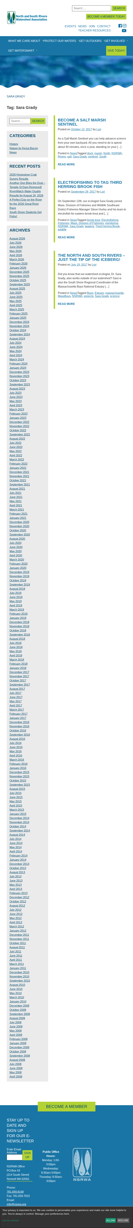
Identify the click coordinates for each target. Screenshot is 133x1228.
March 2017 (17, 709)
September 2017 (20, 684)
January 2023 (18, 417)
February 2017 (19, 713)
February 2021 (19, 513)
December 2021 (19, 472)
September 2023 (20, 384)
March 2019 (17, 609)
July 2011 (15, 951)
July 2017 (15, 693)
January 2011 (18, 968)
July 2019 (15, 593)
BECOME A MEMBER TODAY (106, 16)
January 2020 (18, 567)
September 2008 (20, 1055)
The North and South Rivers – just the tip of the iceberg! (91, 257)
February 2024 (19, 363)
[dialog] (66, 1217)
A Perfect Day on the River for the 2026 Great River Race (26, 204)
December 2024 (19, 322)
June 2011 (16, 955)
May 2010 (16, 993)
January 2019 (18, 618)
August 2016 (17, 738)
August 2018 (17, 638)
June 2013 (16, 880)
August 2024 (17, 338)
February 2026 (19, 263)
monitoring (111, 223)
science (115, 296)
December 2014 (19, 818)
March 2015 (17, 809)
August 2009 (17, 1018)
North (106, 153)
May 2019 (16, 601)
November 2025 (19, 276)
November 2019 (19, 576)
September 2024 (20, 334)
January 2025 (18, 317)
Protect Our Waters (59, 40)
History (14, 144)
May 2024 (16, 351)
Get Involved (115, 40)
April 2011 (16, 959)
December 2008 (19, 1047)
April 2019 (16, 605)
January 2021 (18, 517)
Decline (123, 1220)
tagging (89, 226)
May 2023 (16, 401)
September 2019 (20, 584)
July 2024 (15, 342)
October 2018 (18, 630)
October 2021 (18, 480)
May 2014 (16, 847)
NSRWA (117, 153)
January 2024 (18, 367)
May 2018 (16, 651)
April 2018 (16, 655)
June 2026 (16, 246)
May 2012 (16, 918)
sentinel (93, 156)
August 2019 (17, 588)
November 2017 (19, 676)
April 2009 (16, 1034)
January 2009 (18, 1043)
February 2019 (19, 613)
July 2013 (15, 876)
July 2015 (15, 793)
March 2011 (17, 964)
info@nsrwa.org (16, 1204)
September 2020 (20, 534)
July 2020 (15, 542)
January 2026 (18, 267)
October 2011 (18, 943)
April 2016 (16, 755)
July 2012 (15, 909)
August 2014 (17, 834)
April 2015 (16, 805)
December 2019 (19, 572)
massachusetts (114, 292)
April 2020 (16, 555)
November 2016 (19, 726)
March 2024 (17, 359)
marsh (98, 153)
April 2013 (16, 889)
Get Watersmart (21, 50)
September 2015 (20, 784)
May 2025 (16, 301)
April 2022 (16, 455)
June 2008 (16, 1068)
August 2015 (17, 788)
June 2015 (16, 797)
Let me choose (10, 1220)
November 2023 (19, 376)
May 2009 (16, 1030)
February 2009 (19, 1039)
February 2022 (19, 463)
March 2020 (17, 559)
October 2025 (18, 280)
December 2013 (19, 864)
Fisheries (63, 223)
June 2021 (16, 497)
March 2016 (17, 759)
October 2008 (18, 1051)
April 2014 (16, 851)
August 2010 (17, 984)
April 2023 (16, 405)
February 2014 (19, 855)
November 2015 (19, 776)
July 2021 (15, 492)
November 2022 (19, 426)
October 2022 (18, 430)
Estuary (99, 292)
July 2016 (15, 743)
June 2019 (16, 597)
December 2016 (19, 722)
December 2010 (19, 972)
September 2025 (20, 284)
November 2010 (19, 976)
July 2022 (15, 442)
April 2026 (16, 255)
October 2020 (18, 530)
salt (69, 156)
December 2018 (19, 622)
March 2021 (17, 509)
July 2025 (15, 292)
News (73, 153)
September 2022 (20, 434)
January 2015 (18, 813)
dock (90, 153)
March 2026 (17, 259)
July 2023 (15, 392)
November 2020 (19, 526)
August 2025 (17, 288)
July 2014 (15, 838)
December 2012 (19, 897)
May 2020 (16, 551)
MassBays (64, 296)
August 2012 (17, 905)
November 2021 (19, 476)
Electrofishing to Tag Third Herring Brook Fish (90, 184)
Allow (110, 1220)
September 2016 (20, 734)
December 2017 (19, 672)
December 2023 (19, 372)
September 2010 (20, 980)
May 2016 (16, 751)
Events (70, 26)
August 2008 (17, 1059)
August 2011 (17, 947)
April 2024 (16, 355)
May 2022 (16, 451)
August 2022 (17, 438)
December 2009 (19, 1005)
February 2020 (19, 563)
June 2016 (16, 747)
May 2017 (16, 701)
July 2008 (15, 1064)
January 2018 (18, 668)
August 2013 (17, 872)
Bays (90, 292)
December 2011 (19, 934)
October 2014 (18, 826)
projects (89, 296)
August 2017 (17, 688)
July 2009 (15, 1022)
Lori (98, 129)
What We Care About (24, 40)
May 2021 (16, 501)
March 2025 (17, 309)
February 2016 (19, 763)
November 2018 (19, 626)
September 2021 (20, 484)
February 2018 (19, 663)
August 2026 (17, 238)
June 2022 (16, 447)
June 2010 (16, 989)
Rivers (62, 156)
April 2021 (16, 505)
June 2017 (16, 697)
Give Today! (116, 50)
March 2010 (17, 997)
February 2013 (19, 893)
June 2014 (16, 843)
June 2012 (16, 914)
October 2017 (18, 680)
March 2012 (17, 926)
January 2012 (18, 930)
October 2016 (18, 730)
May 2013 (16, 884)
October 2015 (18, 780)
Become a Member (66, 1106)
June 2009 (16, 1026)
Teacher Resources (94, 30)
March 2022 (17, 459)
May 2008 (16, 1072)
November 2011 (19, 939)
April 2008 (16, 1076)
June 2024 (16, 347)
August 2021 (17, 488)
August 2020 (17, 538)
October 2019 (18, 580)
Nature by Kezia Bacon (24, 148)
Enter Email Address (14, 1151)
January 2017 (18, 718)
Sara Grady (80, 156)
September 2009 (20, 1014)
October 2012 (18, 901)
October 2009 (18, 1009)
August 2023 (17, 388)
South (103, 156)
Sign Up (27, 1155)
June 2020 (16, 547)
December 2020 (19, 522)
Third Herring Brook (107, 226)
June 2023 (16, 397)
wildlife (62, 229)
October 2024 (18, 330)
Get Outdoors (90, 40)
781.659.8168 (15, 1191)
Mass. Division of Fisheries (87, 223)
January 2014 (18, 859)
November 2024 (19, 326)
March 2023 (17, 409)
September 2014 (20, 830)
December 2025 (19, 271)
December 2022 (19, 422)
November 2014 (19, 822)
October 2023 (18, 380)
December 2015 (19, 772)
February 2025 (19, 313)
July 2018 (15, 643)
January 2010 (18, 1001)
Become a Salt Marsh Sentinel (82, 122)
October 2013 (18, 868)
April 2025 (16, 305)
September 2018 (20, 634)
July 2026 (15, 242)
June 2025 (16, 296)
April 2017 (16, 705)
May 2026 (16, 251)
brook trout (93, 220)
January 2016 (18, 768)
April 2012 (16, 922)
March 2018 (17, 659)
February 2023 (19, 413)
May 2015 (16, 801)
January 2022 (18, 467)
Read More (66, 164)
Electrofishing (109, 220)
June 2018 (16, 647)
